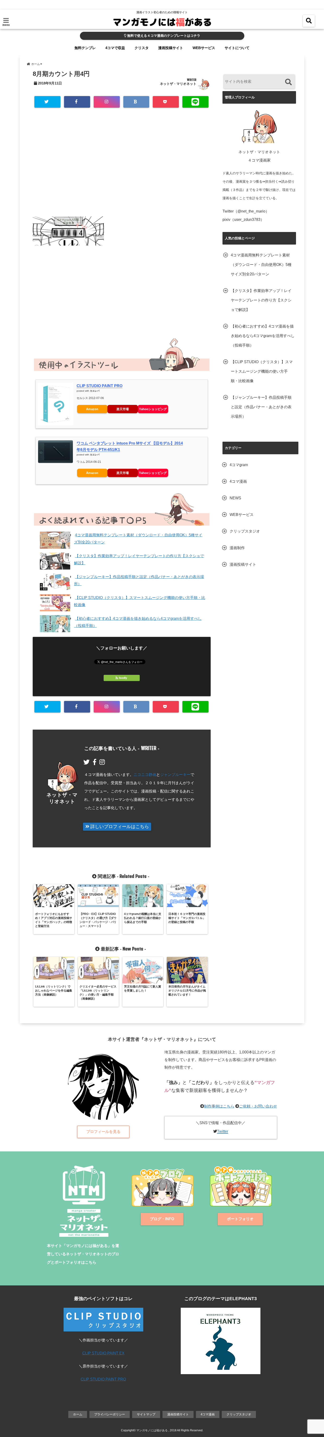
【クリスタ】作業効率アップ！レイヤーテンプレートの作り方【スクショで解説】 (261, 300)
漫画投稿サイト (170, 48)
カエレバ (94, 390)
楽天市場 (122, 409)
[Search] (288, 82)
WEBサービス (204, 48)
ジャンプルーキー (175, 775)
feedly (123, 678)
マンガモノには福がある (152, 1430)
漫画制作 (237, 548)
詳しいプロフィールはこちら (119, 826)
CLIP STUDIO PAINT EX (103, 1353)
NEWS (235, 498)
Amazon (92, 409)
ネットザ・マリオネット (178, 84)
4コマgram (239, 465)
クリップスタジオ (245, 531)
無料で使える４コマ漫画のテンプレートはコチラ (163, 35)
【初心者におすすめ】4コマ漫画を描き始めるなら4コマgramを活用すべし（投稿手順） (263, 335)
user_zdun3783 (247, 220)
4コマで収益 (115, 48)
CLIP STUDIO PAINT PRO (99, 386)
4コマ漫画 (238, 481)
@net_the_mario (251, 211)
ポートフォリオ (240, 1219)
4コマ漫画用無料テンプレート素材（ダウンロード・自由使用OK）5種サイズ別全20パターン (261, 264)
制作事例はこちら (219, 1106)
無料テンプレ (85, 48)
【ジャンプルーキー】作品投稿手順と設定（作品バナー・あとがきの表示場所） (261, 406)
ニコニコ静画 (145, 775)
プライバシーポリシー (109, 1414)
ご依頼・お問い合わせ (258, 1106)
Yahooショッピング (153, 409)
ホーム (77, 1414)
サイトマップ (146, 1414)
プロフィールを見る (103, 1132)
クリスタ (141, 48)
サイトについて (237, 48)
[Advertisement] (121, 169)
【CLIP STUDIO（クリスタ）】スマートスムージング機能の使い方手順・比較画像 (262, 371)
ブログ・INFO (162, 1219)
